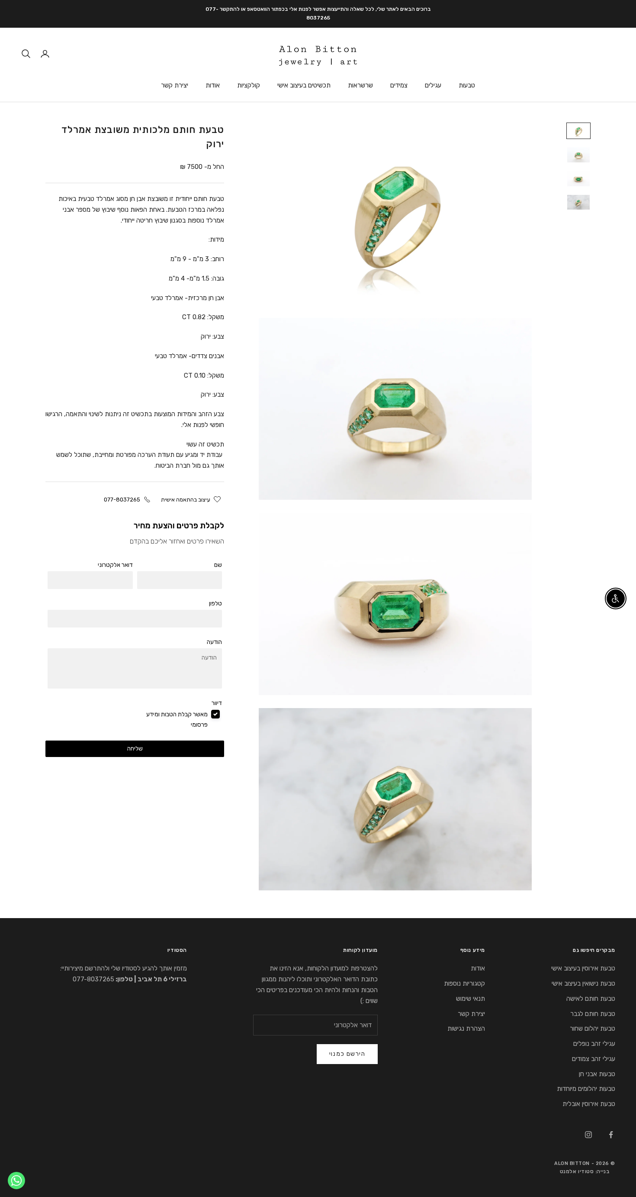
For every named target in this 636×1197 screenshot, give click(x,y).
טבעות (467, 85)
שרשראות (360, 85)
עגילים (433, 85)
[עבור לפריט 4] (578, 202)
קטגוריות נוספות (464, 983)
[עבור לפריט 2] (578, 154)
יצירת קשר (174, 85)
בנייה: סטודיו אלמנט (585, 1171)
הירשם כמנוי (347, 1054)
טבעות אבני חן (597, 1074)
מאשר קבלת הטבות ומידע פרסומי (177, 719)
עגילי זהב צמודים (593, 1059)
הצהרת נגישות (466, 1028)
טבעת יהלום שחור (592, 1028)
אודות (213, 85)
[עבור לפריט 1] (578, 131)
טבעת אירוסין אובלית (588, 1104)
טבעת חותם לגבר (592, 1014)
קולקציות (248, 85)
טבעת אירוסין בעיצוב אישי (583, 968)
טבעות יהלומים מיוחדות (586, 1089)
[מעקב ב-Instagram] (588, 1134)
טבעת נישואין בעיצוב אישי (583, 983)
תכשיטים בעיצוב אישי (304, 85)
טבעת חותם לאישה (590, 999)
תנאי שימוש (470, 999)
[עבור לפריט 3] (578, 178)
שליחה (135, 748)
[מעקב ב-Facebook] (611, 1134)
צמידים (399, 85)
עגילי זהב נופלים (594, 1044)
